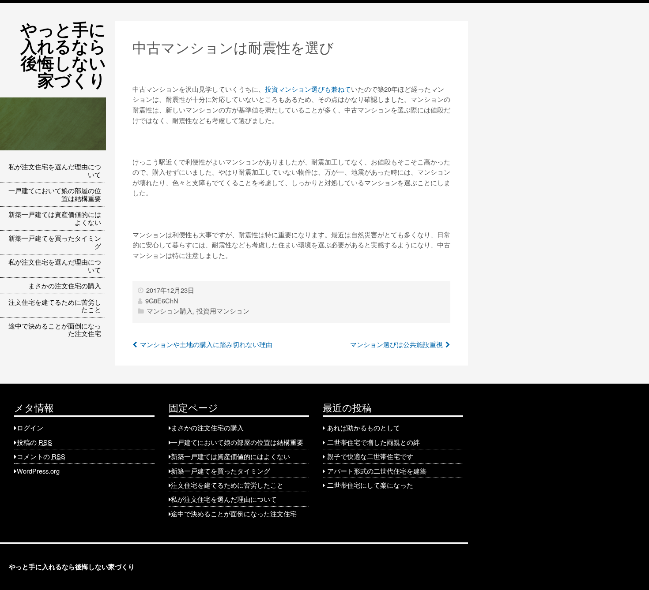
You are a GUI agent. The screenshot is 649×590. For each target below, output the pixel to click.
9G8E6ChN (161, 300)
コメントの (41, 456)
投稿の (34, 442)
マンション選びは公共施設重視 (396, 344)
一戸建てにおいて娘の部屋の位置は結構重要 (54, 194)
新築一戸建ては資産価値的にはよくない (54, 218)
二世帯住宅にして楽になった (370, 484)
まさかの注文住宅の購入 (64, 285)
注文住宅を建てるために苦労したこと (54, 305)
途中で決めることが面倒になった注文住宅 (54, 329)
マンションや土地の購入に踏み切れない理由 (206, 344)
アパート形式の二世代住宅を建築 (376, 470)
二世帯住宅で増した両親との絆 (373, 442)
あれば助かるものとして (363, 427)
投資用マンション (222, 310)
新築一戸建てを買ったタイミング (54, 241)
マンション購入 (170, 310)
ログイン (30, 427)
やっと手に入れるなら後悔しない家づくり (63, 54)
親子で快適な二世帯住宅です (370, 456)
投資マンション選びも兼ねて (308, 88)
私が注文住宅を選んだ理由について (54, 170)
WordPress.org (38, 470)
